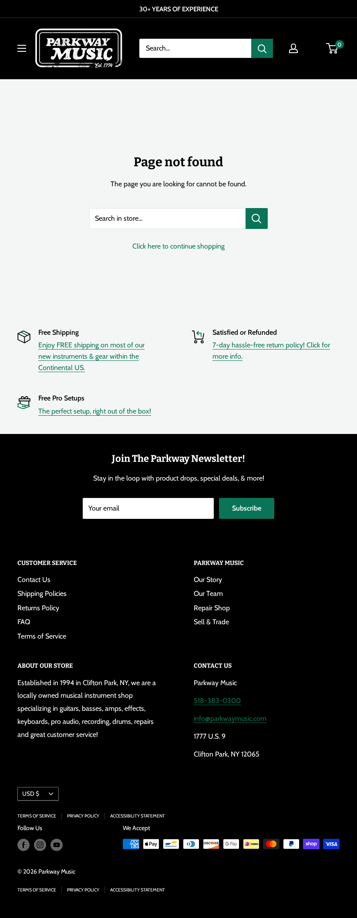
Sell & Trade (211, 622)
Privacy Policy (83, 816)
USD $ (30, 793)
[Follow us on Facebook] (23, 845)
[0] (332, 48)
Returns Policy (38, 608)
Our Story (208, 579)
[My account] (293, 48)
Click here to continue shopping (178, 246)
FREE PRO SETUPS (290, 9)
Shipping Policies (42, 593)
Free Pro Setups (61, 398)
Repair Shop (212, 608)
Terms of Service (41, 636)
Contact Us (34, 579)
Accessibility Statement (137, 816)
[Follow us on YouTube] (57, 845)
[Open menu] (21, 48)
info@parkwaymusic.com (230, 718)
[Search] (262, 48)
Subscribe (246, 508)
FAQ (23, 622)
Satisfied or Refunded (244, 332)
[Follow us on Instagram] (40, 845)
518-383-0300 (217, 700)
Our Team (208, 593)
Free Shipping (58, 332)
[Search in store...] (257, 218)
